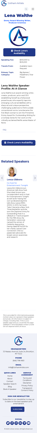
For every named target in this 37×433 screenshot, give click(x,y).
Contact (10, 381)
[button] (19, 52)
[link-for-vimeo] (24, 423)
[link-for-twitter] (8, 423)
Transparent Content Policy (27, 389)
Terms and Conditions (27, 379)
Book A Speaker (9, 389)
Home (9, 376)
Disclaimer (27, 383)
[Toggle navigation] (33, 9)
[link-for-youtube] (28, 423)
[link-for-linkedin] (20, 423)
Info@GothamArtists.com (18, 367)
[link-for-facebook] (12, 423)
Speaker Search (9, 384)
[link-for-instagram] (16, 423)
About (9, 379)
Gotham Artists (16, 3)
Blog (10, 387)
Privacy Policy (27, 386)
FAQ (4, 130)
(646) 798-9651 (18, 361)
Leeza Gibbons (14, 179)
